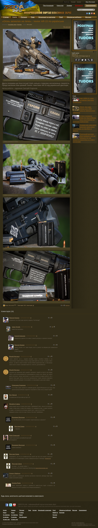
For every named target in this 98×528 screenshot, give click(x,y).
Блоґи (15, 17)
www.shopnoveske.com (42, 468)
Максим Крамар (14, 318)
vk (85, 60)
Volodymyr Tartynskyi (82, 525)
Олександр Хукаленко (19, 385)
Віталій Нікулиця (14, 356)
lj (88, 60)
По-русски (67, 27)
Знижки (69, 5)
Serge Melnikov (80, 522)
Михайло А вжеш (14, 404)
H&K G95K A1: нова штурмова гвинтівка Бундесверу (83, 100)
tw (82, 60)
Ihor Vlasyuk (13, 395)
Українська (66, 2)
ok (91, 60)
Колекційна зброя (12, 24)
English (79, 2)
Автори (34, 510)
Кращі (4, 512)
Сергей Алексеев (19, 336)
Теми (32, 17)
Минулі (55, 517)
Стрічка (6, 17)
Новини (13, 510)
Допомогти (79, 5)
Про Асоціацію (48, 5)
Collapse (93, 52)
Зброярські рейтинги (74, 17)
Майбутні (55, 512)
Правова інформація (7, 524)
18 (33, 305)
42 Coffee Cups (81, 524)
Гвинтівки (19, 24)
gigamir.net (48, 458)
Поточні (55, 515)
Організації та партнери (46, 17)
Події (61, 17)
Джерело (67, 305)
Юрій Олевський (14, 435)
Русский (73, 2)
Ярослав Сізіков (19, 426)
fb (76, 60)
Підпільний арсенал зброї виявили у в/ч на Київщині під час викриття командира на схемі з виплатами (84, 138)
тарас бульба (16, 327)
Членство (60, 5)
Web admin (29, 24)
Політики (61, 512)
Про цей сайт (17, 524)
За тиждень (6, 515)
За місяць (6, 517)
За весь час (6, 519)
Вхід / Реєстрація (90, 2)
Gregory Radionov (14, 473)
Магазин (88, 17)
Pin (95, 52)
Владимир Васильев (18, 417)
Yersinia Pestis (16, 483)
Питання (24, 17)
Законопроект (91, 5)
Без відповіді (23, 517)
